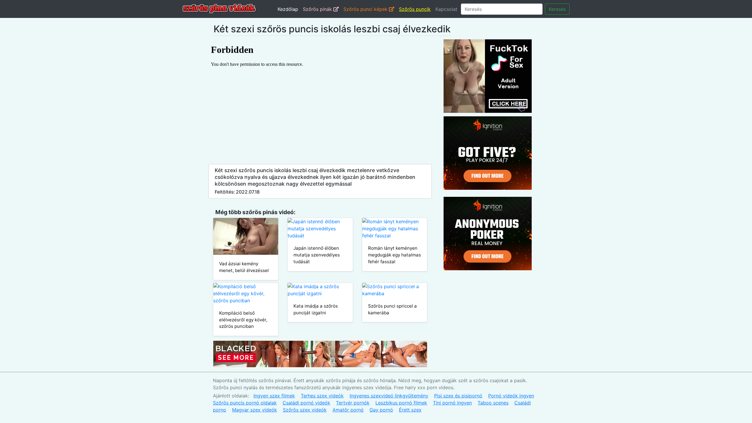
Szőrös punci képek (366, 9)
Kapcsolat (446, 9)
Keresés (557, 9)
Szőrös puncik (415, 9)
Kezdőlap (288, 9)
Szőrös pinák (318, 9)
